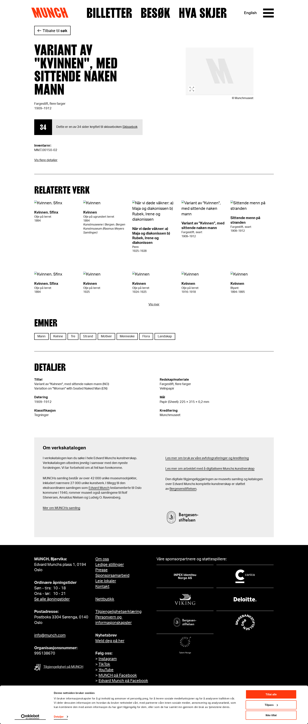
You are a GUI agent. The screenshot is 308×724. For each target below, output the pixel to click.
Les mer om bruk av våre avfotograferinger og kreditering (207, 458)
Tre (73, 336)
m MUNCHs (59, 508)
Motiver (106, 336)
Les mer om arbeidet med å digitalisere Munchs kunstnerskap (210, 468)
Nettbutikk (104, 599)
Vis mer (154, 304)
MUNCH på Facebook (118, 675)
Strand (88, 336)
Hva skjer (203, 13)
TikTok (104, 664)
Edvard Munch (99, 488)
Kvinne (58, 336)
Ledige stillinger (109, 565)
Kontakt (102, 586)
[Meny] (268, 13)
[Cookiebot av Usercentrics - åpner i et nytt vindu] (30, 717)
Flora (146, 336)
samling (74, 508)
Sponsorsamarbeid (112, 575)
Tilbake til (55, 31)
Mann (41, 336)
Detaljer (59, 716)
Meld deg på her (109, 641)
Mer (45, 508)
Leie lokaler (105, 581)
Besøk (155, 13)
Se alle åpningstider (52, 599)
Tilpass (269, 704)
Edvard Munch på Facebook (123, 681)
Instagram (108, 659)
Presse (101, 570)
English (250, 13)
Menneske (127, 336)
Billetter (109, 13)
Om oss (102, 559)
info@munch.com (50, 635)
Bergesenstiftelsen (183, 489)
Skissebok (129, 127)
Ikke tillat (271, 715)
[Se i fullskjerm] (219, 71)
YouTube (106, 670)
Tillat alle (271, 694)
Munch (51, 13)
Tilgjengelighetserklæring (118, 612)
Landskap (165, 336)
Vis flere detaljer (46, 160)
